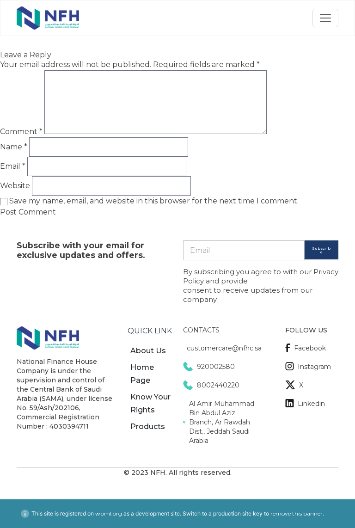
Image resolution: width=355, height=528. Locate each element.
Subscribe (321, 250)
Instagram (314, 366)
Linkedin (311, 403)
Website (15, 185)
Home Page (142, 374)
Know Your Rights (150, 403)
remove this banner (296, 513)
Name (13, 146)
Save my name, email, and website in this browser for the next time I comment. (154, 200)
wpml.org (108, 513)
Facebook (310, 348)
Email (12, 166)
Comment (21, 131)
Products (147, 426)
